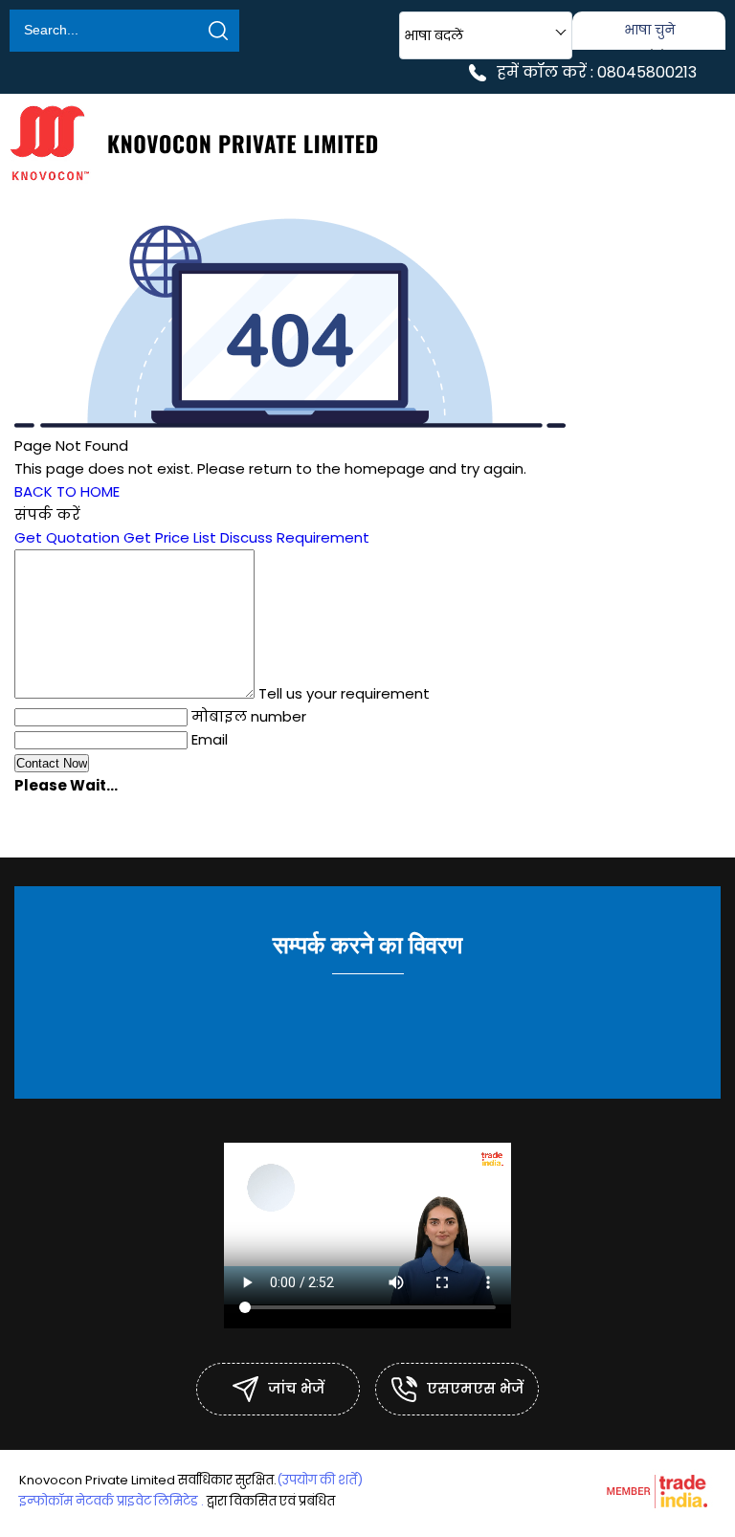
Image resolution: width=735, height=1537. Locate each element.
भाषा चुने (649, 29)
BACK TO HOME (67, 491)
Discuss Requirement (294, 537)
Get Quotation (67, 537)
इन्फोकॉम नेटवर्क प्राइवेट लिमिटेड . (111, 1501)
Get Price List (169, 537)
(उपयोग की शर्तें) (320, 1480)
